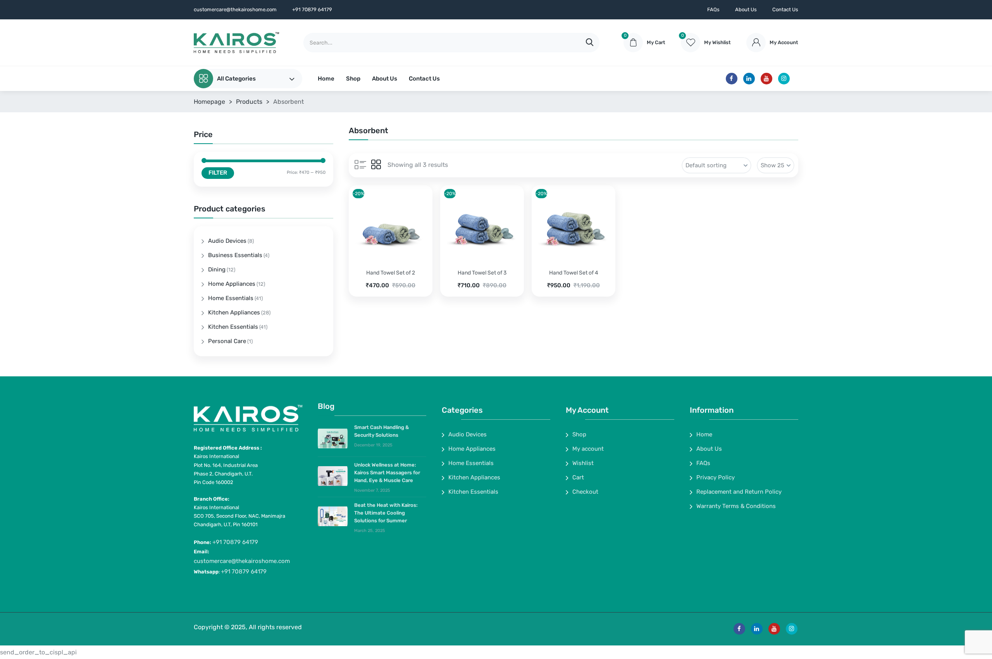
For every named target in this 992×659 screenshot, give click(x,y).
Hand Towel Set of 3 (482, 272)
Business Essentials (235, 255)
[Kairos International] (236, 42)
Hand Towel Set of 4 (573, 272)
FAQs (713, 9)
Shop (353, 78)
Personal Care (227, 341)
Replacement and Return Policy (739, 491)
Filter (217, 172)
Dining (217, 269)
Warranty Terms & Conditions (736, 506)
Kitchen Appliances (234, 312)
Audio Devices (227, 240)
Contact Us (785, 9)
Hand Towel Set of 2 (390, 272)
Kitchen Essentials (233, 326)
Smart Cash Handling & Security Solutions (381, 431)
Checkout (585, 491)
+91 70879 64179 (235, 542)
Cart (578, 477)
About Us (746, 9)
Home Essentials (230, 298)
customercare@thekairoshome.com (242, 561)
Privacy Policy (715, 477)
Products (249, 101)
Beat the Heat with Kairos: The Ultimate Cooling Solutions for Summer (386, 512)
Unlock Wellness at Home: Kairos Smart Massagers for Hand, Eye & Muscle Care (387, 472)
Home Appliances (231, 283)
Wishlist (583, 463)
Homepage (209, 101)
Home (326, 78)
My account (588, 448)
